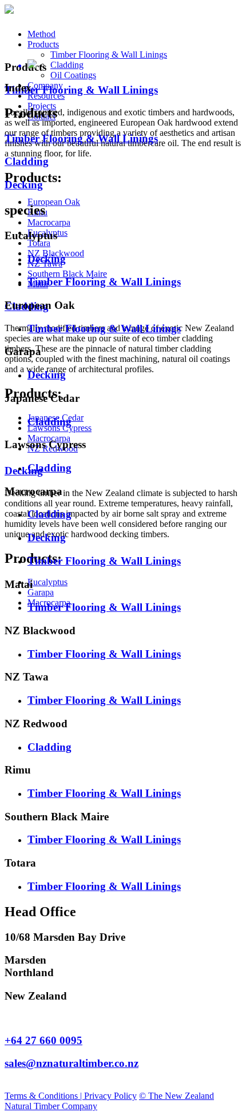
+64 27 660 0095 (43, 1040)
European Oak (53, 202)
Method (41, 34)
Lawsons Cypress (59, 428)
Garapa (40, 592)
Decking (24, 471)
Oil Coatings (73, 75)
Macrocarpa (48, 222)
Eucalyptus (47, 582)
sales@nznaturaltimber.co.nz (71, 1063)
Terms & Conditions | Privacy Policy (71, 1096)
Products (43, 44)
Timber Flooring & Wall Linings (108, 54)
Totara (38, 243)
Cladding (67, 65)
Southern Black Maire (67, 274)
